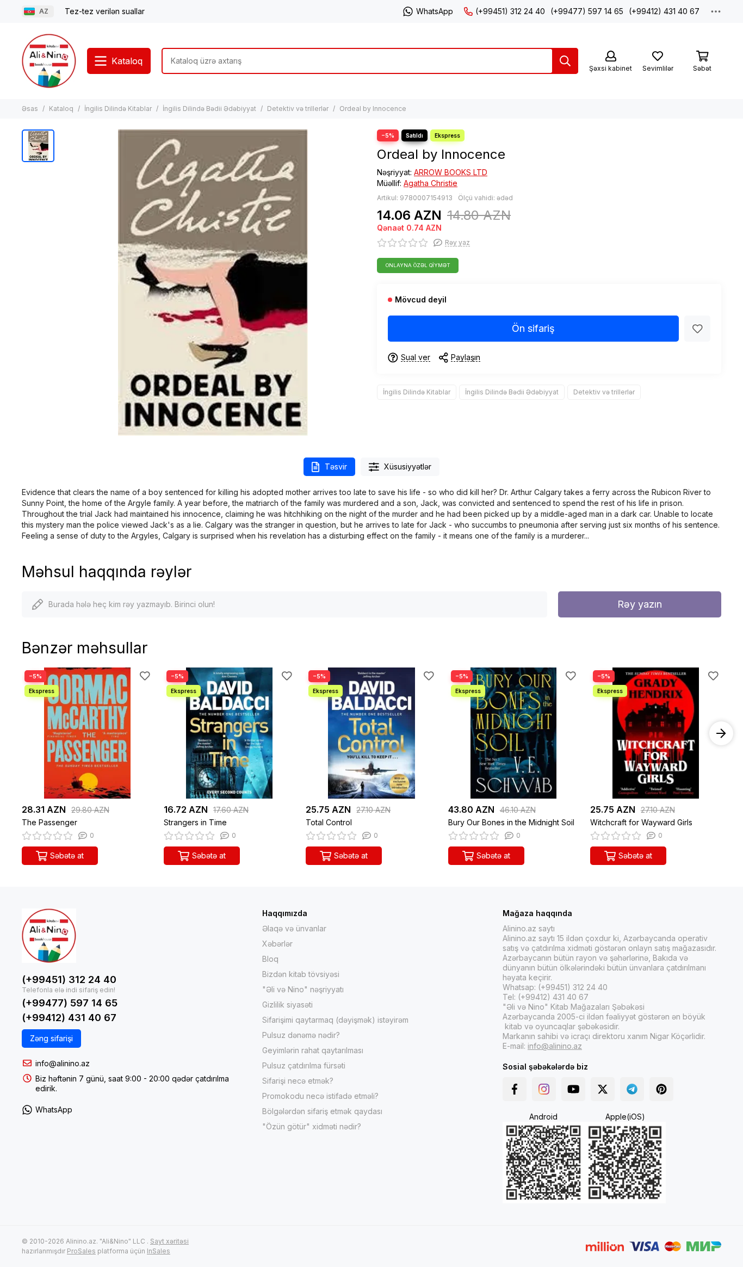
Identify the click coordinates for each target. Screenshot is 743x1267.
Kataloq (61, 108)
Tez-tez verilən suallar (105, 11)
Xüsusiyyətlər (407, 466)
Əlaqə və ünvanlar (294, 928)
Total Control (329, 822)
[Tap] (565, 61)
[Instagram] (544, 1089)
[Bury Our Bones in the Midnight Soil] (513, 733)
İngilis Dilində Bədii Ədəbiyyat (209, 108)
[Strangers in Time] (229, 733)
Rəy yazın (639, 604)
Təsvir (336, 466)
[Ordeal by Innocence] (213, 282)
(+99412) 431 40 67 (664, 11)
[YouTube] (573, 1089)
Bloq (270, 958)
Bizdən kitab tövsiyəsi (300, 974)
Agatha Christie (430, 183)
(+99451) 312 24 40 (510, 11)
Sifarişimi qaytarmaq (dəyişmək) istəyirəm (335, 1019)
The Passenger (49, 822)
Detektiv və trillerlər (298, 108)
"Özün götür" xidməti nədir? (311, 1126)
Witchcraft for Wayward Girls (641, 822)
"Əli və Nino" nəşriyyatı (303, 989)
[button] (22, 733)
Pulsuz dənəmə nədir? (301, 1035)
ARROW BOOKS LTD (450, 172)
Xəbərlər (277, 943)
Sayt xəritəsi (169, 1241)
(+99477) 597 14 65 (586, 11)
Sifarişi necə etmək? (297, 1080)
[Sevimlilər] (697, 329)
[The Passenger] (87, 733)
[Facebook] (515, 1089)
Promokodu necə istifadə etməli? (320, 1096)
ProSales (81, 1251)
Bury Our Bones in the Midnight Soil (511, 822)
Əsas (30, 108)
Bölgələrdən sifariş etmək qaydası (322, 1111)
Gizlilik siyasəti (287, 1004)
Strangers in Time (195, 822)
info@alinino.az (62, 1063)
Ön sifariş (533, 328)
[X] (603, 1089)
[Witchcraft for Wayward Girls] (655, 733)
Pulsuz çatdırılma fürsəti (303, 1065)
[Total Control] (371, 733)
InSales (158, 1251)
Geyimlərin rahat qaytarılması (312, 1050)
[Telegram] (632, 1089)
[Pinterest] (661, 1089)
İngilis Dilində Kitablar (118, 108)
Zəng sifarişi (51, 1038)
